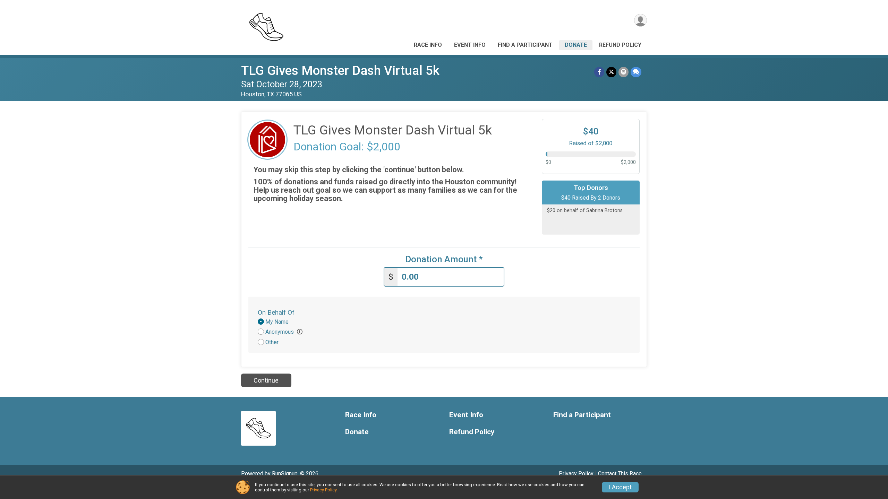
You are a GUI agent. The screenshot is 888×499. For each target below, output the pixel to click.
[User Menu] (640, 20)
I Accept (620, 487)
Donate (576, 45)
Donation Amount (444, 259)
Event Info (470, 45)
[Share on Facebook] (599, 72)
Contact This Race (620, 473)
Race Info (428, 45)
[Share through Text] (636, 72)
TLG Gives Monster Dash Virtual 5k (340, 70)
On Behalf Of (276, 312)
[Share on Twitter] (611, 72)
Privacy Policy (576, 473)
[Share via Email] (623, 72)
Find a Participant (525, 45)
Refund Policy (620, 45)
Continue (266, 380)
